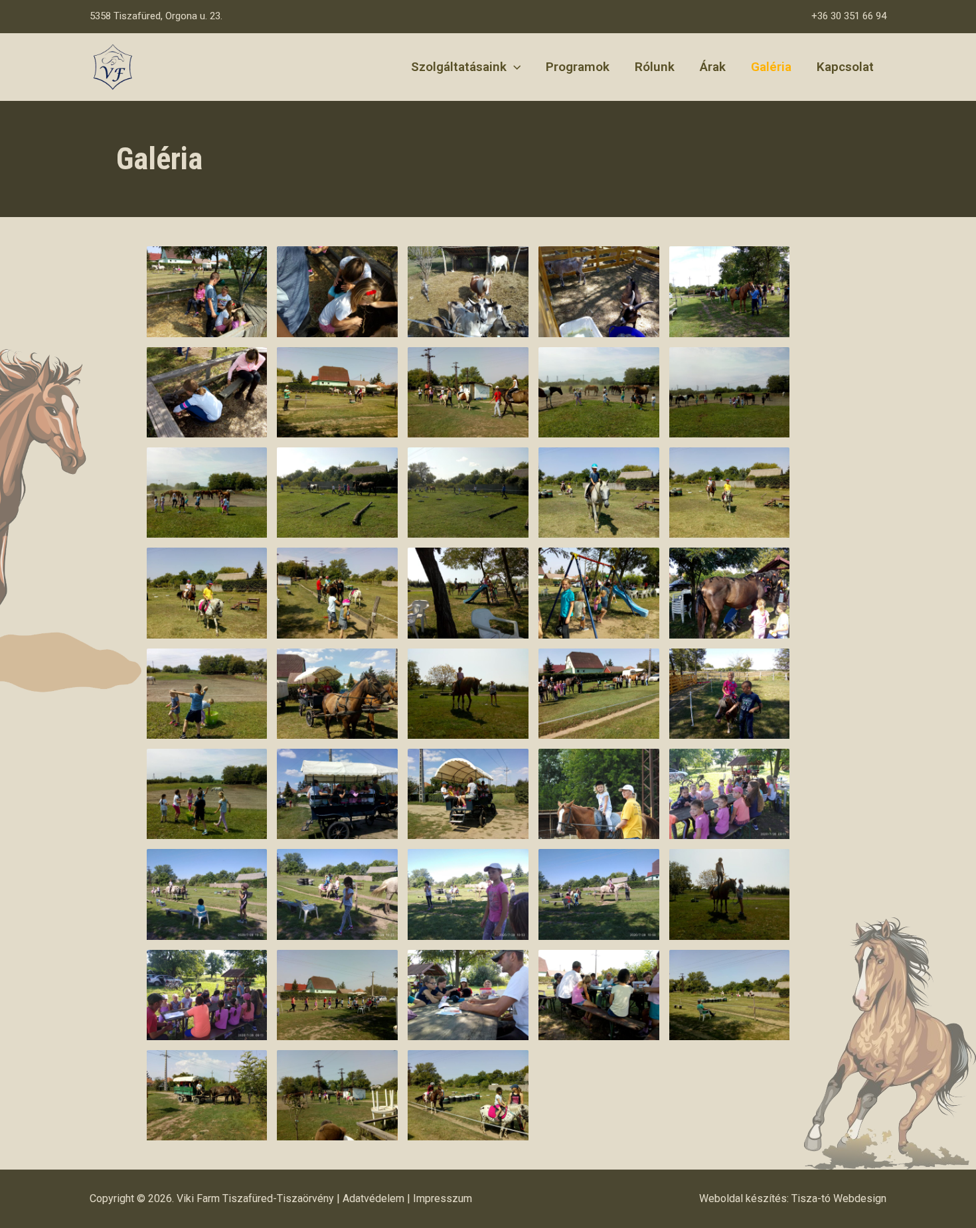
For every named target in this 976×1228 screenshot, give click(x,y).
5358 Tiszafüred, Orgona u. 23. (156, 16)
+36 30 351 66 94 (848, 16)
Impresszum (442, 1198)
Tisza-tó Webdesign (838, 1198)
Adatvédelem (373, 1198)
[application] (514, 67)
